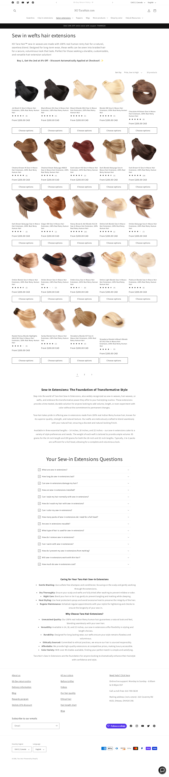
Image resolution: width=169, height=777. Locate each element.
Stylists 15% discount (22, 705)
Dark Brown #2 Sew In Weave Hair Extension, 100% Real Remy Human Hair (142, 170)
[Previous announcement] (56, 2)
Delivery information (21, 687)
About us (16, 675)
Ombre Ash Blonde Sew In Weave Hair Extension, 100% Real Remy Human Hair (112, 226)
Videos (64, 687)
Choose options (26, 130)
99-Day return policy (21, 681)
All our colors (67, 675)
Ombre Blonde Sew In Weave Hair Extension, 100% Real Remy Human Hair (25, 282)
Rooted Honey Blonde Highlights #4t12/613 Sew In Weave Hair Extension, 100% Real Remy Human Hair (25, 339)
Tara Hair (20, 759)
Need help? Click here (119, 675)
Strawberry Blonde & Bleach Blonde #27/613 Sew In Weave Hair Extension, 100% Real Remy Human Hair (114, 342)
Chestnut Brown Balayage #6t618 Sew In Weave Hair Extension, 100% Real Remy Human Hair (55, 170)
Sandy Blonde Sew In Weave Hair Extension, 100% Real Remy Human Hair (55, 338)
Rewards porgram (20, 699)
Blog (14, 693)
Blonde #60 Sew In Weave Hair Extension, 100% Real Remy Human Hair (113, 110)
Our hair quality (68, 693)
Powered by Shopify (31, 759)
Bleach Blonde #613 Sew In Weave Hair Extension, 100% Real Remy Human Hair (83, 110)
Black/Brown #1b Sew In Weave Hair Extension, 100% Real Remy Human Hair (55, 110)
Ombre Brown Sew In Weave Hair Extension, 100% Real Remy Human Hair (55, 282)
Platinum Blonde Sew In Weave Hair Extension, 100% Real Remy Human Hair (143, 282)
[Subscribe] (56, 726)
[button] (15, 11)
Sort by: (118, 72)
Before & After (67, 681)
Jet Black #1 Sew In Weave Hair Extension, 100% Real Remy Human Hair (25, 110)
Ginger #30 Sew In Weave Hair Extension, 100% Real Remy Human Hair (55, 226)
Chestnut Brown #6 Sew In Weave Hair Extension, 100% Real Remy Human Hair (24, 170)
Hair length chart (68, 705)
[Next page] (92, 375)
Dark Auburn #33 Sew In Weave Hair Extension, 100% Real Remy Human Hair (84, 170)
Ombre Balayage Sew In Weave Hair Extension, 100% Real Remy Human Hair (143, 226)
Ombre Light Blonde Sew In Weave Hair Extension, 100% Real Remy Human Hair (113, 282)
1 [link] (77, 374)
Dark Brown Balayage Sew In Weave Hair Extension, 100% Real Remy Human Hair (26, 226)
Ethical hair (66, 699)
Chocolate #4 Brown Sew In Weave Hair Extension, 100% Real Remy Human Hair (142, 113)
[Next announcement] (113, 2)
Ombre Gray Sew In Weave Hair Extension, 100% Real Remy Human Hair (84, 282)
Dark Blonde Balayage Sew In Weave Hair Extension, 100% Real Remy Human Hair (112, 170)
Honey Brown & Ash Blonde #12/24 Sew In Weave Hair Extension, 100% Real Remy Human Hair (84, 226)
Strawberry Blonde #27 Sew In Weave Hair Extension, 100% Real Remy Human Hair (83, 338)
